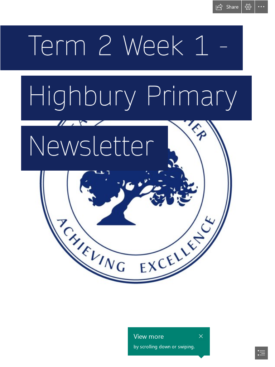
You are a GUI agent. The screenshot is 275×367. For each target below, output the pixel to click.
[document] (137, 183)
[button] (227, 6)
